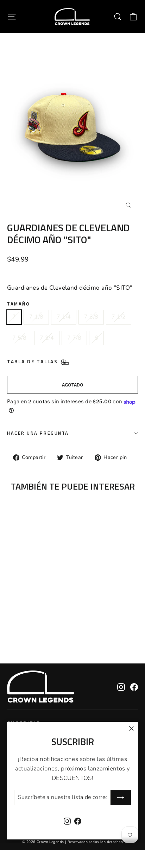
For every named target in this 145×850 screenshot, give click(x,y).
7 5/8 (19, 338)
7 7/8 (74, 338)
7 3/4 (47, 338)
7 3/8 (91, 317)
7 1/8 (36, 317)
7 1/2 (119, 317)
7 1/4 (64, 317)
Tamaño (18, 304)
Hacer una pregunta (38, 433)
